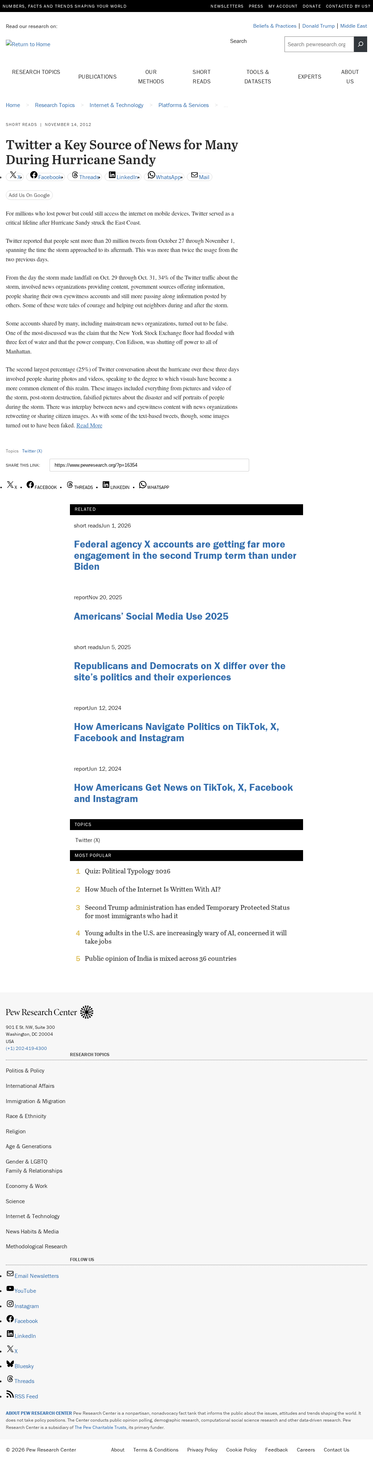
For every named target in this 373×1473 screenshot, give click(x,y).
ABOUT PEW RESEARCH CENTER (39, 1413)
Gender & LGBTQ (26, 1161)
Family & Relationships (34, 1170)
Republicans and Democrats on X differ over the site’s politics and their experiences (180, 671)
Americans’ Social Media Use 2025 (151, 616)
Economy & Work (26, 1185)
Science (15, 1201)
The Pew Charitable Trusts (100, 1427)
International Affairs (30, 1085)
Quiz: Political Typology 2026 (127, 871)
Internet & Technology (33, 1216)
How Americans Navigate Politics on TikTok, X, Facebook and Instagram (176, 732)
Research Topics (36, 71)
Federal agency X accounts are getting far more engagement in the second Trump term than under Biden (185, 555)
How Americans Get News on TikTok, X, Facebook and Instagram (183, 793)
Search (238, 40)
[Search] (360, 44)
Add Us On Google (29, 194)
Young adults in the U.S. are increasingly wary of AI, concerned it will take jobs (186, 937)
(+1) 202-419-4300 (26, 1048)
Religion (16, 1131)
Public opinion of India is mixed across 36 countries (160, 958)
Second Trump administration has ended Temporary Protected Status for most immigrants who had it (187, 911)
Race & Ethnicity (26, 1115)
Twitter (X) (32, 451)
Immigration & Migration (36, 1101)
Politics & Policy (25, 1070)
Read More (89, 425)
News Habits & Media (32, 1231)
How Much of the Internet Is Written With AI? (153, 889)
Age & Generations (28, 1146)
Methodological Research (36, 1246)
